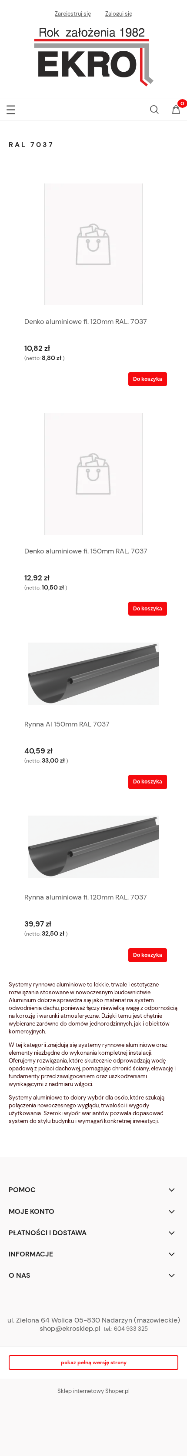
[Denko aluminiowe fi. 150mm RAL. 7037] (93, 474)
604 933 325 (131, 1329)
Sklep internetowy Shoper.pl (93, 1391)
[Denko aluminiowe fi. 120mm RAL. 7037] (93, 244)
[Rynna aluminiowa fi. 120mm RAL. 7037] (93, 848)
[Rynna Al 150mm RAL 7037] (93, 675)
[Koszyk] (176, 110)
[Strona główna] (93, 54)
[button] (11, 108)
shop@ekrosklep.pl (70, 1328)
